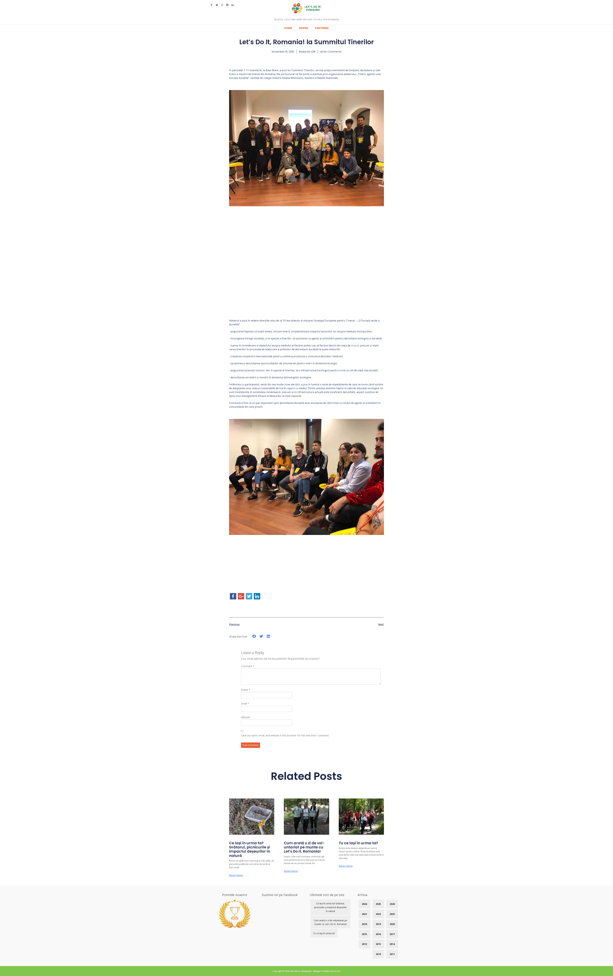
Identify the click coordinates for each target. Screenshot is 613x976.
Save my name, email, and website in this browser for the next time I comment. (285, 735)
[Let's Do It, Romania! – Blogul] (306, 12)
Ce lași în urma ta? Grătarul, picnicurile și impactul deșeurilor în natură (249, 849)
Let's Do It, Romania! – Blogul (305, 971)
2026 (392, 903)
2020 (392, 924)
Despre (303, 28)
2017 (392, 934)
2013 (378, 944)
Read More (236, 875)
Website (245, 717)
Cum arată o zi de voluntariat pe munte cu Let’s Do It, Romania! (304, 847)
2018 (364, 924)
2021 (364, 913)
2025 (378, 903)
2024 (364, 903)
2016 (378, 934)
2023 (392, 913)
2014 (392, 944)
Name (245, 690)
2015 (364, 934)
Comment (247, 666)
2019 (378, 924)
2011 (392, 954)
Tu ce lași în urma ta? (358, 843)
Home (288, 28)
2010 (378, 954)
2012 (364, 944)
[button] (254, 636)
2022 (378, 913)
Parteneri (322, 28)
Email (245, 703)
